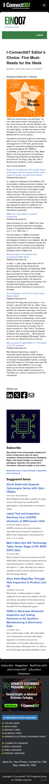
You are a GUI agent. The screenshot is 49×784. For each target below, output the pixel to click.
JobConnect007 (17, 669)
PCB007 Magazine (12, 750)
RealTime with (38, 665)
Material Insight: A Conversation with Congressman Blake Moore (22, 255)
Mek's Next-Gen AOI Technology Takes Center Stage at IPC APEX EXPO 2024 (27, 546)
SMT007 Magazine (13, 746)
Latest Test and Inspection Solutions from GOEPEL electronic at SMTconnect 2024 (26, 517)
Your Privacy (20, 761)
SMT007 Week (10, 726)
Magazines (21, 665)
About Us (7, 761)
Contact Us (35, 761)
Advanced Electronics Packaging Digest (25, 736)
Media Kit (24, 765)
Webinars (24, 674)
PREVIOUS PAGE (12, 27)
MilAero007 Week (13, 733)
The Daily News (11, 723)
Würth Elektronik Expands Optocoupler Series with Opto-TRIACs (26, 488)
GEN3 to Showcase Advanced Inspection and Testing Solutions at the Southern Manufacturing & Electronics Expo (25, 618)
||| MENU (39, 35)
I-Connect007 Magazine (16, 743)
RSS (33, 765)
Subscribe (7, 665)
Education (35, 669)
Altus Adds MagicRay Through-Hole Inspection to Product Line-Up (27, 582)
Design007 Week (12, 729)
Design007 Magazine (14, 753)
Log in (44, 779)
